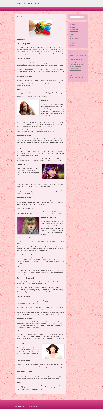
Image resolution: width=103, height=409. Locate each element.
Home (16, 9)
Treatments (72, 45)
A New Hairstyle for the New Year (77, 68)
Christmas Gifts (48, 9)
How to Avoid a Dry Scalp (75, 70)
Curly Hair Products (74, 29)
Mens (71, 36)
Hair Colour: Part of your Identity (77, 62)
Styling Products (73, 43)
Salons (71, 40)
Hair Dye (72, 33)
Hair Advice (38, 9)
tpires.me (37, 406)
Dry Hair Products (74, 31)
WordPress (27, 406)
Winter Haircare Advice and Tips (77, 66)
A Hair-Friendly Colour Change (76, 64)
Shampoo (72, 42)
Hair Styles (72, 34)
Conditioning (58, 9)
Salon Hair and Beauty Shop (27, 3)
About (22, 9)
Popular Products (74, 38)
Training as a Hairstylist (75, 75)
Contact (29, 9)
